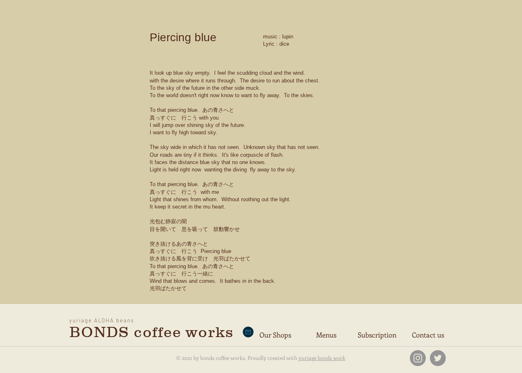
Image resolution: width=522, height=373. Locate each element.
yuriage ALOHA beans (101, 320)
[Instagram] (418, 358)
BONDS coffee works (151, 332)
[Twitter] (438, 358)
